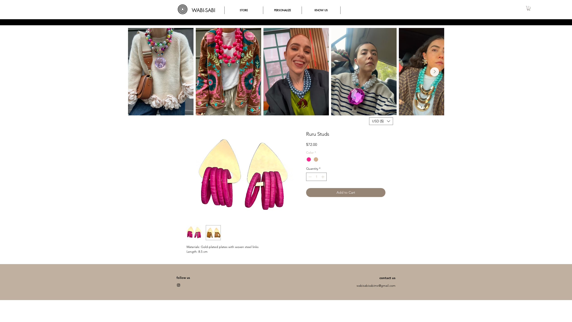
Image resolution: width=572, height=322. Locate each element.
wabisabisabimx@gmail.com (376, 286)
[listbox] (381, 121)
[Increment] (323, 177)
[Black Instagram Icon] (179, 285)
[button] (528, 8)
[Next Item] (434, 71)
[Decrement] (309, 177)
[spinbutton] (316, 177)
